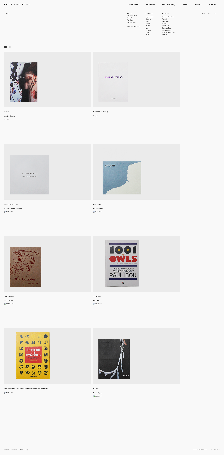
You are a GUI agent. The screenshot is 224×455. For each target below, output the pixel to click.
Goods (148, 21)
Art (147, 28)
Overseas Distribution (10, 449)
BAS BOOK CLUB (133, 26)
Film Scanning (168, 4)
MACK (164, 19)
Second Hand (131, 22)
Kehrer (164, 35)
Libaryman (165, 21)
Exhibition (150, 4)
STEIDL (165, 23)
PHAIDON (165, 26)
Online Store (132, 4)
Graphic (148, 19)
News (185, 4)
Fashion (148, 30)
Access (198, 4)
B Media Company (168, 32)
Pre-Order (130, 20)
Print (147, 35)
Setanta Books (167, 28)
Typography (150, 17)
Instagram (217, 449)
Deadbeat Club (167, 30)
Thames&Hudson (168, 17)
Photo (148, 26)
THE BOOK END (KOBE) (200, 449)
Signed (129, 18)
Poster (148, 23)
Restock (130, 13)
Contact (212, 4)
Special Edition (132, 16)
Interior (148, 32)
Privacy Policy (24, 449)
